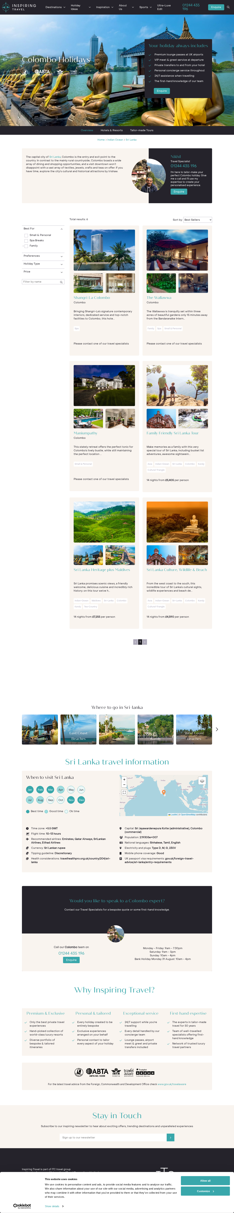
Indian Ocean (115, 139)
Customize (203, 1191)
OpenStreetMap (188, 814)
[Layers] (202, 780)
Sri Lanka (131, 139)
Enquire (216, 7)
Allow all (205, 1180)
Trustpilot (28, 81)
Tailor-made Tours (141, 130)
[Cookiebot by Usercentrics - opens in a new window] (22, 1206)
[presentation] (217, 729)
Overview (87, 130)
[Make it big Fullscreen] (124, 792)
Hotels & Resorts (112, 130)
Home (101, 139)
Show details (52, 1206)
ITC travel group (61, 1169)
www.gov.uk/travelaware (172, 1084)
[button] (164, 792)
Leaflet (173, 814)
